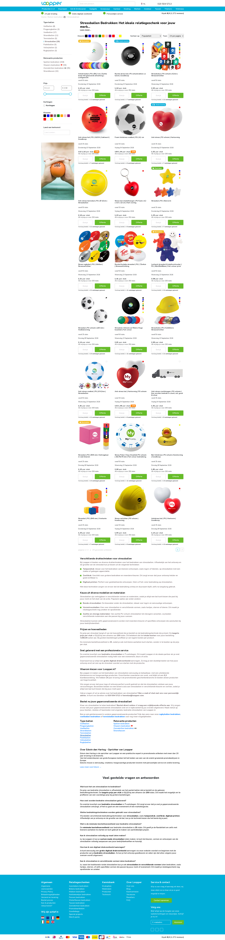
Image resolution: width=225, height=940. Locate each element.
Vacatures (130, 894)
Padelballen (85, 737)
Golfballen (84, 723)
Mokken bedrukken (77, 891)
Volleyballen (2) (50, 47)
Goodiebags (74, 911)
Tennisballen (85, 733)
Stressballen (73, 17)
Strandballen (85, 730)
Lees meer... (85, 30)
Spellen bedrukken (121, 723)
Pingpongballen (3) (51, 29)
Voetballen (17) (49, 32)
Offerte (102, 95)
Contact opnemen (161, 900)
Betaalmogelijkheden (50, 894)
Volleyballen (85, 740)
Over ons (130, 886)
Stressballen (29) (52, 41)
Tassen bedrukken (77, 903)
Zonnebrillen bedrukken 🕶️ (125, 728)
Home (43, 17)
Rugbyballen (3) (50, 50)
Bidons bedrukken (76, 889)
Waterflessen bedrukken (79, 900)
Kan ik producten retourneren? (48, 904)
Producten (106, 891)
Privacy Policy (47, 891)
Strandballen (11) (50, 35)
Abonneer (178, 922)
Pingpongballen (87, 726)
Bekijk (85, 95)
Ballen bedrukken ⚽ (57, 17)
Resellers (130, 897)
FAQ (128, 900)
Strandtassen (119, 730)
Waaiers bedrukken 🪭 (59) (54, 65)
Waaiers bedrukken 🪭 (123, 726)
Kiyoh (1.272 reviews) (172, 13)
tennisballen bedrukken (114, 716)
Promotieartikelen (76, 908)
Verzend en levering (49, 897)
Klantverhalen (132, 891)
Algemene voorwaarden (47, 887)
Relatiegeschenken (79, 882)
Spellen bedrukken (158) (53, 62)
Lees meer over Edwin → (90, 767)
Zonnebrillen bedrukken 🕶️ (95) (56, 68)
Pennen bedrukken (77, 897)
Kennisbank (108, 882)
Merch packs (74, 917)
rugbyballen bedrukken (169, 714)
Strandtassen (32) (50, 71)
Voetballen (84, 728)
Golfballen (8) (49, 26)
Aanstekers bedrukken (78, 886)
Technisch (106, 894)
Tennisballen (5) (50, 38)
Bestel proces (47, 900)
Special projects (76, 914)
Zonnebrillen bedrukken (79, 905)
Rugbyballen (85, 742)
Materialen (106, 889)
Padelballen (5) (49, 44)
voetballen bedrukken (90, 716)
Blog (128, 889)
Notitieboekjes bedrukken (80, 894)
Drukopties (106, 886)
